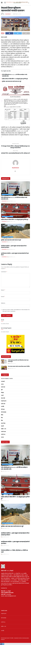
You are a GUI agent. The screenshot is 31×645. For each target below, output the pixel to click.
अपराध (2, 384)
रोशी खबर (3, 409)
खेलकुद (2, 392)
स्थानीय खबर (3, 431)
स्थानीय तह (3, 434)
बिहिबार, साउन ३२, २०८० (12, 363)
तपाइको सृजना (3, 401)
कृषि (2, 389)
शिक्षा (2, 420)
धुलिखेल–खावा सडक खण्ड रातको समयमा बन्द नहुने (11, 81)
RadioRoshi (8, 14)
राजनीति (2, 406)
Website (3, 303)
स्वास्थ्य (2, 437)
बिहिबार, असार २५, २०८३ (11, 221)
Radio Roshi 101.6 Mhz (8, 638)
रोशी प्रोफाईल (3, 412)
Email (3, 296)
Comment (4, 271)
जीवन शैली (3, 398)
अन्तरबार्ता (3, 381)
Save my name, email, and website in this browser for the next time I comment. (16, 310)
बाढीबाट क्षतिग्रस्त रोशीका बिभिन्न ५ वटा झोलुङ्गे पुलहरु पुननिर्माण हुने (15, 78)
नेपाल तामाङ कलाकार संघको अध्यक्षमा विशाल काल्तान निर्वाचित (19, 366)
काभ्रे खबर (3, 387)
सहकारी (2, 426)
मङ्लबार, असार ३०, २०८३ (12, 201)
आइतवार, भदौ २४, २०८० (12, 368)
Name (3, 290)
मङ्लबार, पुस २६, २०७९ (17, 14)
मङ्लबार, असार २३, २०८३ (12, 241)
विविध (2, 414)
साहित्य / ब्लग (3, 428)
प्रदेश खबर (3, 403)
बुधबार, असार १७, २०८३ (11, 249)
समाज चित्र (3, 423)
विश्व (2, 417)
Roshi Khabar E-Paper (7, 194)
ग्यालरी (2, 395)
